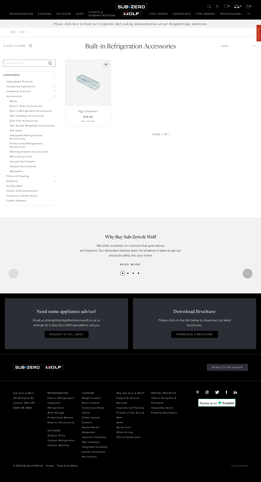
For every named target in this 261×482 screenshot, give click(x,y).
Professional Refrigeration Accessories (26, 145)
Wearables (16, 171)
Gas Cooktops (91, 442)
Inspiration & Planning (130, 407)
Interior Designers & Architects (164, 400)
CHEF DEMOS (158, 13)
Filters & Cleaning (18, 176)
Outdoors (12, 181)
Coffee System (91, 417)
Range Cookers (91, 398)
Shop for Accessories (61, 422)
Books (14, 101)
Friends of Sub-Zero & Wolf (130, 415)
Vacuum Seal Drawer (22, 161)
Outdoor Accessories (23, 166)
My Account (123, 427)
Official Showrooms (128, 437)
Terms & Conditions (67, 465)
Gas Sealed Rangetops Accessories (32, 125)
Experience (182, 13)
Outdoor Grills (56, 435)
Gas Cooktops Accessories (27, 115)
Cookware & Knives (19, 91)
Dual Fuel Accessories (24, 120)
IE (249, 13)
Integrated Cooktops (95, 447)
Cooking (45, 13)
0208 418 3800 (22, 407)
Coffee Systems (16, 200)
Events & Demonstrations (102, 14)
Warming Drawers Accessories (29, 151)
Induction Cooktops (94, 437)
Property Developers (164, 412)
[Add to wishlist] (106, 65)
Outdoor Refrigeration (61, 440)
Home (13, 32)
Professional (231, 13)
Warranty (121, 402)
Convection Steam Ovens (22, 195)
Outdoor (63, 13)
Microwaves (89, 456)
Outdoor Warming (58, 445)
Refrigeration (21, 13)
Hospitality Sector (162, 407)
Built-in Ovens (91, 402)
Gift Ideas (16, 130)
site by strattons (239, 465)
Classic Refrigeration (61, 398)
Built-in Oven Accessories (26, 106)
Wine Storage (56, 412)
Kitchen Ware (15, 186)
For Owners (205, 13)
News (119, 422)
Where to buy (124, 432)
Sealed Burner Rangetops (91, 430)
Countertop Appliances (21, 86)
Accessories (14, 96)
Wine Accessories (21, 156)
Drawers (87, 422)
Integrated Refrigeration (56, 405)
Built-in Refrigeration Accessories (31, 110)
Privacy (50, 465)
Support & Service (127, 398)
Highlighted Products (20, 81)
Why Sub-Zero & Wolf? (130, 393)
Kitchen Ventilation (93, 451)
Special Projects (163, 393)
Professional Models (60, 417)
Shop (80, 13)
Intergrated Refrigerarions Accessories (26, 137)
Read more (130, 264)
